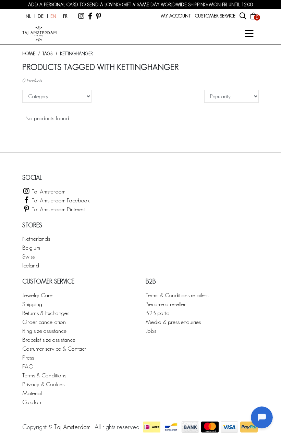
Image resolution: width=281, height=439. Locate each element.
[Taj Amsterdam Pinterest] (98, 16)
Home (28, 53)
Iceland (30, 265)
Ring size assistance (44, 330)
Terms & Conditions (44, 375)
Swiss (28, 256)
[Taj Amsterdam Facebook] (90, 16)
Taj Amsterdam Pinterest (58, 209)
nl (28, 16)
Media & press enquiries (173, 321)
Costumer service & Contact (54, 348)
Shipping (32, 304)
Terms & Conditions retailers (177, 295)
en (53, 16)
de (41, 16)
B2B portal (158, 313)
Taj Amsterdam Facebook (60, 200)
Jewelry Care (37, 295)
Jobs (151, 330)
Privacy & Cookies (43, 384)
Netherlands (36, 238)
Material (32, 393)
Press (28, 357)
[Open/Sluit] (249, 34)
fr (65, 16)
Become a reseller (166, 304)
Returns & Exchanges (45, 313)
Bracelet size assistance (48, 339)
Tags (47, 53)
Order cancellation (44, 321)
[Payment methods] (151, 427)
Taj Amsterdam (47, 191)
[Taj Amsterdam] (81, 16)
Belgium (31, 247)
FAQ (27, 366)
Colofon (31, 402)
